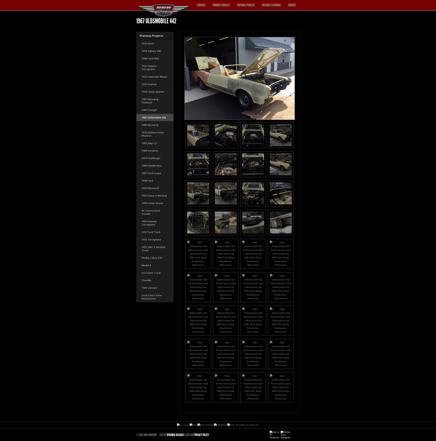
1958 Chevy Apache (153, 91)
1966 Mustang (150, 125)
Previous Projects (246, 5)
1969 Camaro (149, 287)
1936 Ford (147, 180)
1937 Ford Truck (151, 232)
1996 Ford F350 (150, 58)
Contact (292, 5)
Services (201, 5)
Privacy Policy (201, 435)
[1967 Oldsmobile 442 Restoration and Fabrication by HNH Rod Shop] (198, 135)
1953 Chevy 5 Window (154, 195)
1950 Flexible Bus (151, 165)
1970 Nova (148, 43)
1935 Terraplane (151, 239)
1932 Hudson (149, 84)
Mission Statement (271, 5)
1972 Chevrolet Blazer (154, 76)
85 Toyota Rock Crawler (151, 212)
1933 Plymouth (150, 188)
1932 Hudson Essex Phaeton (153, 134)
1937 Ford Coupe (151, 173)
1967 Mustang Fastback (150, 101)
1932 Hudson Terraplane (149, 67)
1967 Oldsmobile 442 (154, 117)
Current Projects (221, 5)
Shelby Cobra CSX (152, 257)
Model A (146, 265)
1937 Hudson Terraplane (149, 223)
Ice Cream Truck (151, 272)
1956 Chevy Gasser (152, 203)
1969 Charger (149, 110)
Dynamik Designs (175, 435)
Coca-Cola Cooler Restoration (152, 297)
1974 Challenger (151, 158)
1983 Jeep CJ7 (149, 143)
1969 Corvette (150, 150)
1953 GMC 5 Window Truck (153, 248)
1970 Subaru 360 (151, 51)
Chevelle (146, 280)
